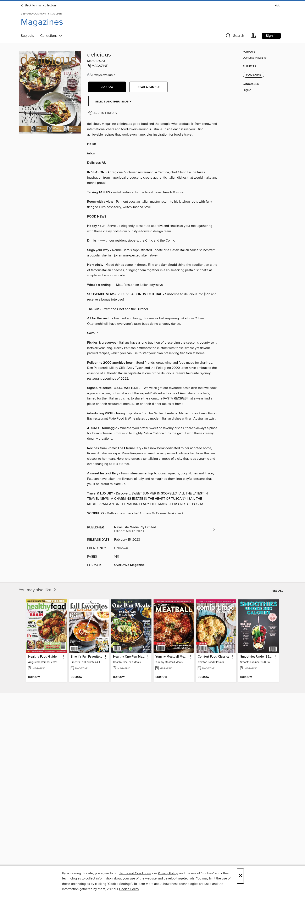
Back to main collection (40, 5)
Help (277, 5)
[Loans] (253, 36)
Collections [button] (49, 36)
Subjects (27, 36)
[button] (234, 36)
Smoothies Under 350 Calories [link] (256, 657)
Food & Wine (253, 74)
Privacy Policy (168, 873)
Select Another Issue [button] (112, 101)
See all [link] (277, 591)
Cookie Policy (129, 889)
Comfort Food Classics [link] (213, 657)
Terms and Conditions (135, 873)
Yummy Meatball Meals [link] (171, 657)
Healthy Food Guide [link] (42, 657)
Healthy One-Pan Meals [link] (129, 657)
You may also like (35, 590)
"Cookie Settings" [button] (119, 884)
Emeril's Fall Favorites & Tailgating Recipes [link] (87, 657)
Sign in (271, 36)
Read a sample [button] (149, 87)
